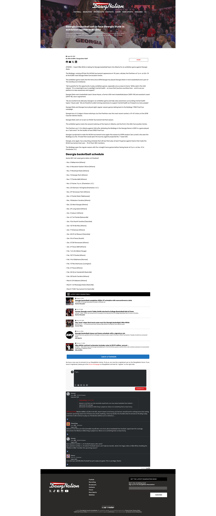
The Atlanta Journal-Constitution (89, 510)
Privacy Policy (136, 510)
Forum (118, 12)
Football (77, 12)
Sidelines (139, 12)
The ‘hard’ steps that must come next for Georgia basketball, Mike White (102, 322)
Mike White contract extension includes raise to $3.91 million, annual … (102, 345)
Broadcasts (99, 12)
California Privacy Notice (80, 512)
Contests (110, 12)
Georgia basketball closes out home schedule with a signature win (100, 333)
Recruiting (87, 12)
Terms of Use (128, 510)
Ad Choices (111, 512)
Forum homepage (94, 364)
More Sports (127, 12)
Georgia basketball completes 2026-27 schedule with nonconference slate (103, 300)
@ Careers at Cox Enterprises (134, 512)
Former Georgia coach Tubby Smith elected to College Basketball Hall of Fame (104, 311)
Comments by (143, 468)
